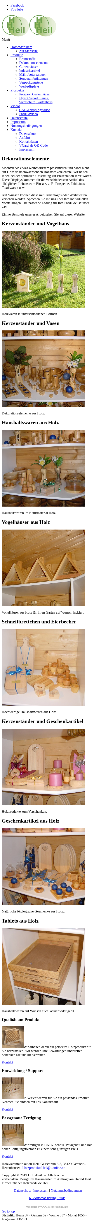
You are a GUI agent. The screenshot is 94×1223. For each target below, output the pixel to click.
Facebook (17, 5)
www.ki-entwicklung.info (54, 1206)
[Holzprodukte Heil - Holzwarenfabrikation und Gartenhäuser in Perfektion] (29, 35)
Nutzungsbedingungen (66, 1190)
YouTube (16, 9)
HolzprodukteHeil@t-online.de (43, 1168)
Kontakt (7, 1062)
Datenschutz (22, 1190)
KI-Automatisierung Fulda (47, 1198)
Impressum (40, 1190)
